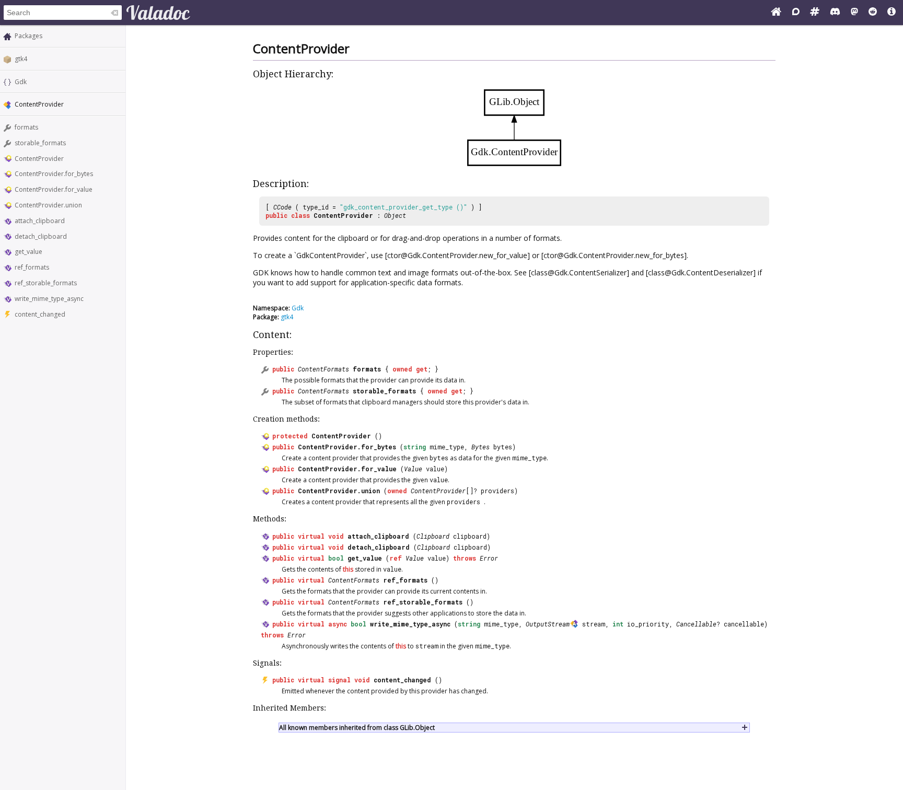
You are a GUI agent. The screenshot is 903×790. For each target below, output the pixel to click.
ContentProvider (39, 158)
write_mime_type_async (49, 298)
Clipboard (432, 536)
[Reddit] (872, 12)
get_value (28, 251)
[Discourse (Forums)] (796, 12)
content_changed (40, 314)
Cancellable (696, 624)
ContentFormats (323, 369)
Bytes (480, 447)
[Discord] (835, 12)
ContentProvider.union (48, 205)
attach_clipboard (40, 220)
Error (489, 558)
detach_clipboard (41, 236)
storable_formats (40, 142)
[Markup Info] (891, 12)
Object (395, 215)
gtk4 (21, 58)
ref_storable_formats (46, 282)
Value (413, 468)
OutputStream (548, 624)
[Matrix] (815, 12)
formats (26, 127)
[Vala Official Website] (776, 12)
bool (336, 558)
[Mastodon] (854, 12)
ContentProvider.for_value (53, 189)
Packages (28, 35)
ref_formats (32, 267)
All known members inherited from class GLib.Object (357, 727)
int (617, 624)
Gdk (21, 81)
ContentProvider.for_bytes (54, 173)
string (414, 447)
